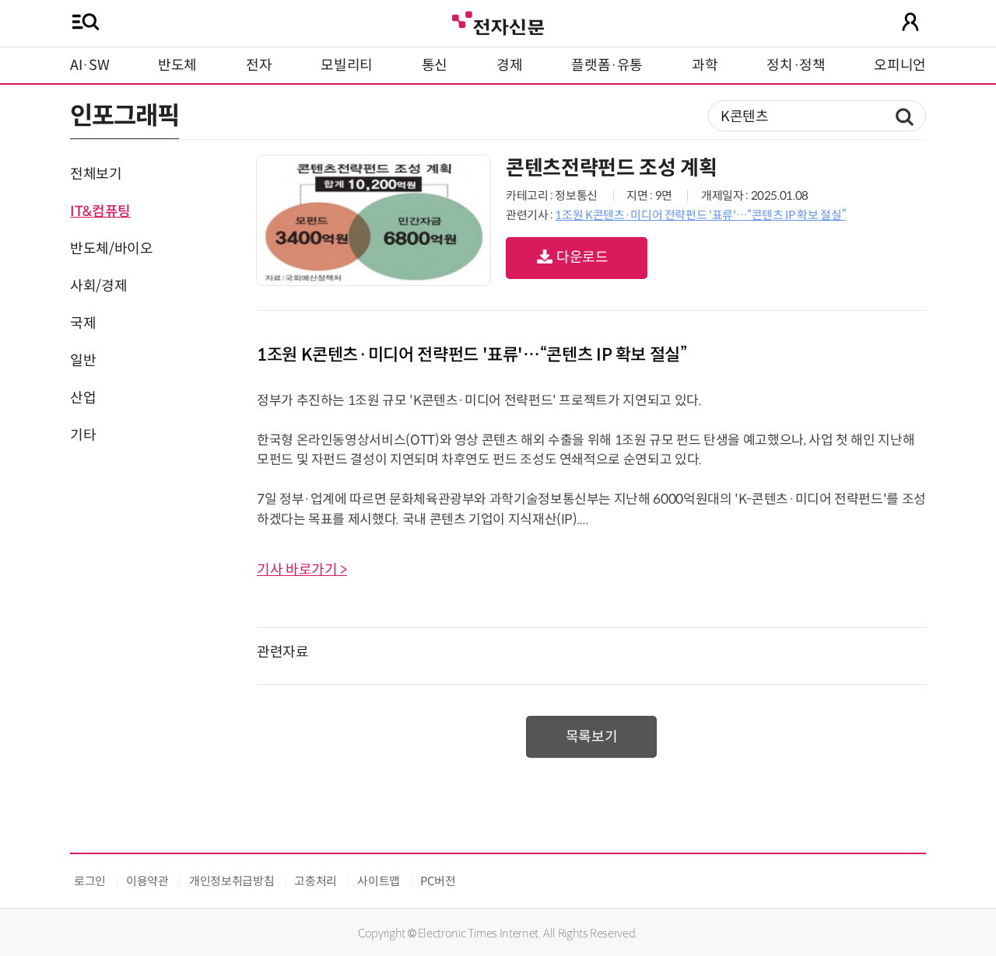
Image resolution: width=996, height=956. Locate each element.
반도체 (177, 65)
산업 (83, 397)
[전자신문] (498, 21)
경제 (509, 65)
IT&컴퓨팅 (100, 211)
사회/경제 (98, 286)
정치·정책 (795, 65)
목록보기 (592, 736)
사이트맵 (378, 881)
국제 (83, 323)
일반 (83, 360)
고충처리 (315, 881)
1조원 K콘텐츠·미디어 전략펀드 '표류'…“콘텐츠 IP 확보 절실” (700, 215)
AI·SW (89, 65)
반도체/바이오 (111, 248)
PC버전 (438, 881)
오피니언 (900, 65)
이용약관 (147, 881)
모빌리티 (347, 65)
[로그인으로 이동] (910, 21)
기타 (83, 435)
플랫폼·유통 (607, 65)
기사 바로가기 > (302, 569)
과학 (704, 65)
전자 (259, 65)
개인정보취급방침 (231, 881)
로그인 (90, 881)
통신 (434, 65)
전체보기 (96, 174)
